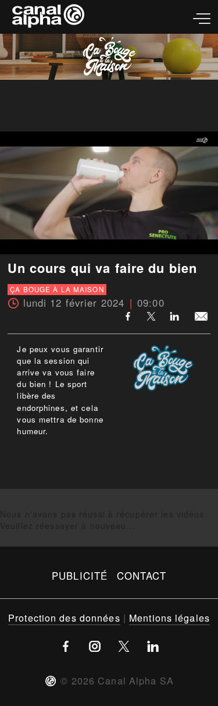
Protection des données (64, 618)
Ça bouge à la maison (56, 289)
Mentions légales (169, 618)
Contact (141, 576)
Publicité (80, 576)
